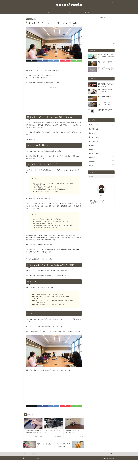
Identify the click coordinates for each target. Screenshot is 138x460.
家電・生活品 (101, 153)
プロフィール (69, 12)
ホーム (49, 12)
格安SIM (101, 157)
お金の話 (101, 133)
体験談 (101, 145)
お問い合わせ (88, 12)
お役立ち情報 (29, 19)
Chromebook (101, 125)
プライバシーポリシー (29, 458)
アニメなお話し (101, 137)
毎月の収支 (101, 161)
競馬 (101, 165)
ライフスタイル (101, 141)
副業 (101, 149)
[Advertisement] (54, 100)
